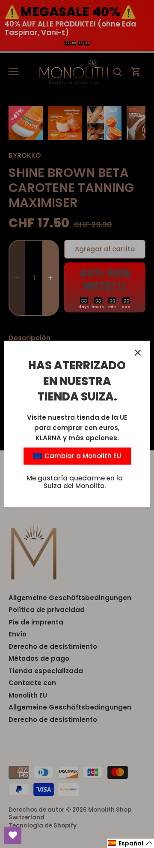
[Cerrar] (137, 352)
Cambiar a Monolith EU (82, 455)
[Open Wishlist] (12, 835)
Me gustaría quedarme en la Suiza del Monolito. (75, 482)
